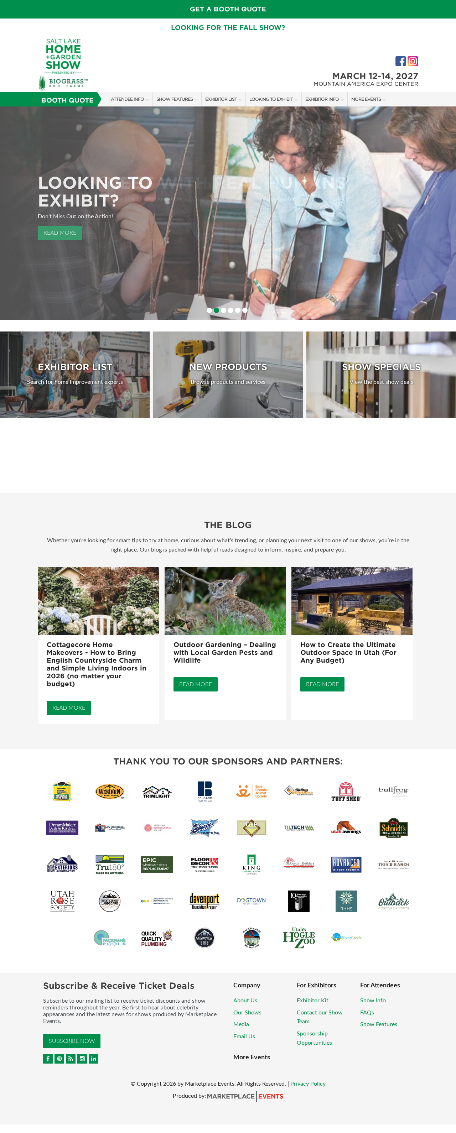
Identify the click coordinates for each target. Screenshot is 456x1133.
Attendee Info (127, 99)
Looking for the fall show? (228, 27)
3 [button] (223, 310)
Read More (59, 233)
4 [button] (230, 310)
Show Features (174, 99)
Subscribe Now (72, 1041)
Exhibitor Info (322, 99)
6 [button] (245, 310)
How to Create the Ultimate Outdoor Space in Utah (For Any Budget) (348, 652)
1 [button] (209, 310)
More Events (366, 99)
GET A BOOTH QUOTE (228, 9)
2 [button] (216, 310)
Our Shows (247, 1012)
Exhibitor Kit (312, 1000)
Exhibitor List (221, 99)
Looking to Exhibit (271, 99)
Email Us (244, 1036)
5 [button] (237, 310)
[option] (228, 213)
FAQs (367, 1012)
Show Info (373, 1000)
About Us (245, 1000)
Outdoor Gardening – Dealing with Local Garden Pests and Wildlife (224, 652)
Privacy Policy (308, 1084)
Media (241, 1024)
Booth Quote (67, 100)
